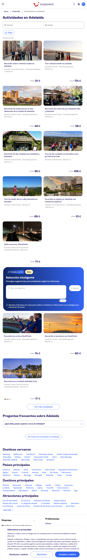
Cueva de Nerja (23, 506)
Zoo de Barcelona (10, 501)
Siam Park (70, 506)
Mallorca (29, 488)
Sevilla (48, 485)
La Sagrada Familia (29, 503)
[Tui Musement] (43, 4)
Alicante (66, 490)
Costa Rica (36, 470)
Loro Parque (8, 506)
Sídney (18, 457)
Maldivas (6, 475)
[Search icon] (74, 4)
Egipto (5, 472)
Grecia (15, 472)
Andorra (6, 470)
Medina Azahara (60, 503)
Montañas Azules (46, 454)
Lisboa (40, 488)
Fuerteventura (9, 490)
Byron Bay (25, 460)
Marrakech (23, 490)
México (17, 475)
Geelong (6, 454)
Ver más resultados (43, 407)
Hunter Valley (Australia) (67, 454)
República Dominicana (68, 470)
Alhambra (75, 503)
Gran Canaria (63, 488)
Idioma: (48, 523)
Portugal (38, 475)
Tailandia (49, 475)
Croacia (25, 472)
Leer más (7, 510)
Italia (44, 472)
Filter (10, 33)
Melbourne (18, 454)
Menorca (55, 490)
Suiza (26, 470)
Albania (16, 470)
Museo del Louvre (10, 503)
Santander (17, 488)
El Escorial (25, 501)
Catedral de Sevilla (42, 501)
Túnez (59, 475)
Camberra (30, 454)
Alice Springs (66, 457)
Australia (16, 11)
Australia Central (10, 460)
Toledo (57, 485)
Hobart (27, 457)
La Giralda (45, 503)
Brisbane (50, 460)
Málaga (39, 485)
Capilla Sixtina (60, 501)
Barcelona (17, 485)
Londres (6, 488)
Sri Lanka (54, 472)
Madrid (6, 485)
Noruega (27, 475)
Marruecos (66, 472)
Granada (44, 490)
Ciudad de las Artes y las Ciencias (48, 506)
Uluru (54, 457)
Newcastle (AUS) (41, 457)
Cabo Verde (50, 470)
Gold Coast (38, 460)
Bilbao (34, 490)
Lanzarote (68, 485)
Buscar (76, 288)
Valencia (28, 485)
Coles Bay (7, 457)
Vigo (76, 490)
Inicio (6, 11)
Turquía (69, 475)
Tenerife (49, 488)
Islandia (35, 472)
